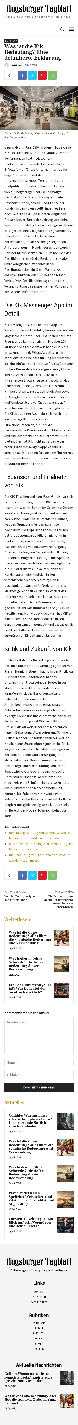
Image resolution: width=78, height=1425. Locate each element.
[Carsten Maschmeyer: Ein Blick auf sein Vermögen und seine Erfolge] (65, 1225)
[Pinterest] (42, 75)
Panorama (11, 41)
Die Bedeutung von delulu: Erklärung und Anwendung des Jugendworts (59, 902)
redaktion (16, 65)
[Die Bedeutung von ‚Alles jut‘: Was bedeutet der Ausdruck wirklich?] (61, 990)
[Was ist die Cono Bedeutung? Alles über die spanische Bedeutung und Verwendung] (61, 938)
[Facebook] (22, 75)
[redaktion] (7, 65)
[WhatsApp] (52, 75)
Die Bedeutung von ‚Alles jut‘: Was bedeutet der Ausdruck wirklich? (30, 988)
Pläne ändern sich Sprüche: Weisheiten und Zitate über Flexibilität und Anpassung (31, 1198)
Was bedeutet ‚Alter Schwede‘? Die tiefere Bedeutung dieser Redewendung (27, 964)
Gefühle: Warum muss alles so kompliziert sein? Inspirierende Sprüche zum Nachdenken (30, 1121)
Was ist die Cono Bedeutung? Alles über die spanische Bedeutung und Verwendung (30, 938)
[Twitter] (32, 75)
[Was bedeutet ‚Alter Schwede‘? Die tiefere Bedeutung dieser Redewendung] (61, 964)
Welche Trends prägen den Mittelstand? (19, 898)
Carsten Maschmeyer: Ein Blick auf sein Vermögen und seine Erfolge (31, 1222)
